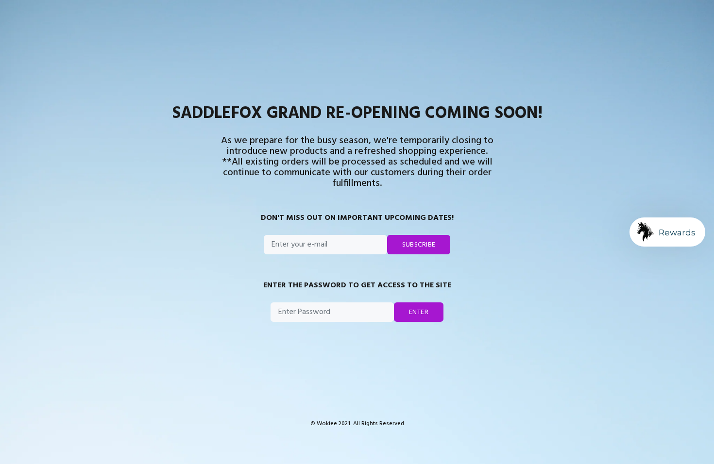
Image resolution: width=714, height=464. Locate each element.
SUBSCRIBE (419, 244)
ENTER (418, 312)
